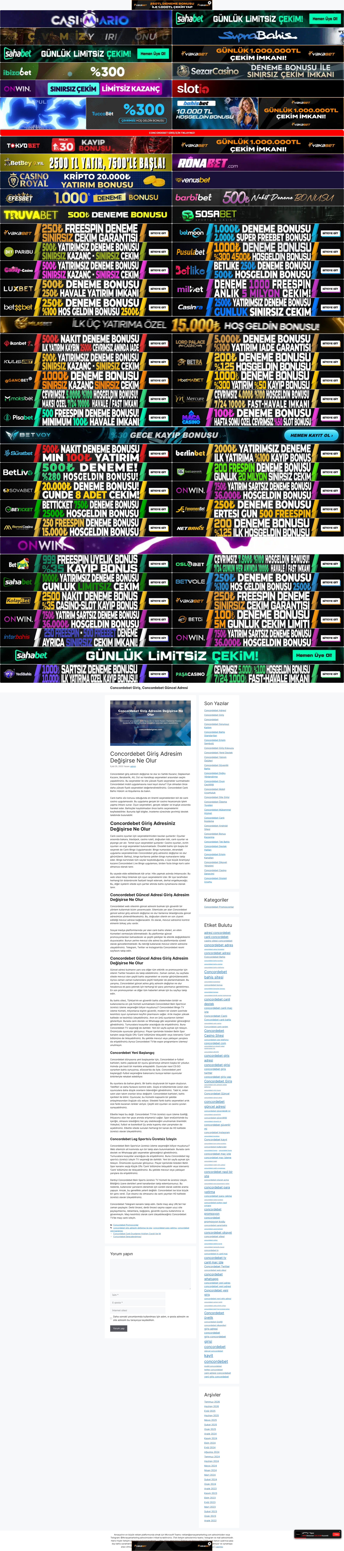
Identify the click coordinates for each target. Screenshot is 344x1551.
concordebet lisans (225, 1150)
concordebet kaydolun (211, 1136)
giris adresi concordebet (212, 1330)
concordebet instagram (217, 1132)
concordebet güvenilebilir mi (217, 1111)
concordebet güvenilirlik (212, 1114)
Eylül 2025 (209, 1411)
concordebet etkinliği (211, 1052)
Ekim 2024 (210, 1443)
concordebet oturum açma (216, 1180)
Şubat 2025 (210, 1424)
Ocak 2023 (210, 1516)
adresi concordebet (217, 932)
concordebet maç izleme (217, 1157)
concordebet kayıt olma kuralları (215, 1143)
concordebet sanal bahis (215, 1225)
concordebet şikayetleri (215, 1325)
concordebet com (215, 1043)
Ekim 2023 (210, 1497)
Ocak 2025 (210, 1429)
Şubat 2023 (210, 1511)
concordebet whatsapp (213, 1276)
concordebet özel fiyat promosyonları (217, 1309)
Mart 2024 (210, 1475)
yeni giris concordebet (216, 1376)
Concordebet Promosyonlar (125, 1225)
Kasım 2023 (210, 1493)
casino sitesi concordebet (218, 940)
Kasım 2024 (210, 1438)
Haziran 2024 (211, 1461)
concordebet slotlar (211, 1240)
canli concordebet (216, 937)
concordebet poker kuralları (213, 1200)
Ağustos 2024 (211, 1452)
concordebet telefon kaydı (213, 1244)
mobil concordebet (213, 1366)
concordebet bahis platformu (214, 967)
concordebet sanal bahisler (213, 1229)
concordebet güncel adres (213, 1097)
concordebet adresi (217, 953)
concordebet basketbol (212, 982)
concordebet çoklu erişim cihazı (215, 1306)
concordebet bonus (213, 985)
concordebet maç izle (217, 1153)
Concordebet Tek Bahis (217, 841)
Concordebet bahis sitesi (215, 974)
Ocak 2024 (210, 1484)
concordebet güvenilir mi (212, 1121)
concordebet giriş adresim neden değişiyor (215, 1086)
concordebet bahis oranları (213, 964)
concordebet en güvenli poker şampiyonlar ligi (214, 1047)
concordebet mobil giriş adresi (214, 1165)
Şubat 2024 (210, 1479)
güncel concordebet (213, 1351)
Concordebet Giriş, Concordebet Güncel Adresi (149, 688)
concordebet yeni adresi (217, 1286)
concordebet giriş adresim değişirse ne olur (132, 1228)
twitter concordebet (213, 1369)
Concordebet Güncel (217, 1093)
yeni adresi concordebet (217, 1373)
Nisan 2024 (210, 1470)
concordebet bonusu (211, 992)
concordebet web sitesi (215, 1270)
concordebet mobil (210, 1161)
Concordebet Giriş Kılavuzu (219, 748)
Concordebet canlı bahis (217, 1019)
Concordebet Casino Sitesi (214, 1033)
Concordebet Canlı (215, 1016)
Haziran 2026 (211, 1406)
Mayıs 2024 (210, 1465)
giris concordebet (215, 1336)
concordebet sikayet (218, 1232)
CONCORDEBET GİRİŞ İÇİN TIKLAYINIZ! (172, 132)
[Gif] (172, 325)
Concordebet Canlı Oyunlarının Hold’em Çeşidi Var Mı (137, 1233)
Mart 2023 (210, 1507)
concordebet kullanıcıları (215, 1147)
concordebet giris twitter (215, 1071)
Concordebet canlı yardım (216, 1026)
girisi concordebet (214, 1344)
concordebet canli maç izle (218, 1010)
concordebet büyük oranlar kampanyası (217, 995)
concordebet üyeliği (213, 1322)
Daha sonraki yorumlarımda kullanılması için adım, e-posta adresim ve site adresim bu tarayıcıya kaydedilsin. (151, 1318)
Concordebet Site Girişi (216, 797)
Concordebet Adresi (215, 710)
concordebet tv (211, 1250)
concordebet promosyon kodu (214, 1219)
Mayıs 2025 (210, 1420)
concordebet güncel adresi (214, 1104)
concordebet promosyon (212, 1211)
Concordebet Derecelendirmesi (127, 1236)
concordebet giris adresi (216, 1058)
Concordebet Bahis (214, 956)
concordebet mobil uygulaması (214, 1168)
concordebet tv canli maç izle (215, 1260)
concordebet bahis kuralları (213, 961)
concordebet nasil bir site (218, 1174)
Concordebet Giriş (214, 715)
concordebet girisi (217, 1065)
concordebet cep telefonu (216, 1040)
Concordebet (211, 719)
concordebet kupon (210, 1150)
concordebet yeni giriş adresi (217, 1298)
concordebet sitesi (214, 1236)
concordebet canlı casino (212, 1023)
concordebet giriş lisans (212, 1090)
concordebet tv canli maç (216, 1253)
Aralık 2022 (210, 1520)
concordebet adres (218, 945)
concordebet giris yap (217, 1076)
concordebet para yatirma (165, 1228)
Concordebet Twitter (217, 1266)
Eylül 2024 (210, 1447)
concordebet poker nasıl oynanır (215, 1204)
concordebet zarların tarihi (213, 1302)
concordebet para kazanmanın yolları (216, 1183)
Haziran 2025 (211, 1415)
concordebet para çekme (218, 1196)
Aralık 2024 (210, 1433)
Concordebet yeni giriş (216, 1292)
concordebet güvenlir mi (217, 1126)
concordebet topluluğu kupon (214, 1247)
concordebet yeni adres (217, 1282)
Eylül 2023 (210, 1502)
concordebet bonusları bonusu (214, 988)
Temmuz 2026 (212, 1401)
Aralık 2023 (210, 1488)
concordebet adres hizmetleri (214, 949)
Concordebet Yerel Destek (218, 752)
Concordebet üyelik (214, 1315)
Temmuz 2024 (212, 1456)
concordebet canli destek (217, 1001)
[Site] (86, 233)
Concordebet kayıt (215, 1139)
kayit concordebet (216, 1358)
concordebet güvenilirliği (215, 1118)
